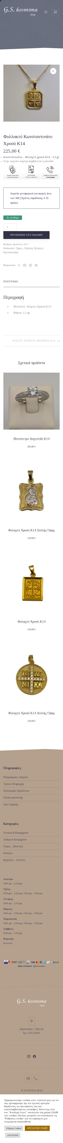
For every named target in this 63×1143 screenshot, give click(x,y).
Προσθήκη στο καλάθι (26, 235)
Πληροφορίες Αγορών (15, 777)
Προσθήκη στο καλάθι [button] (31, 447)
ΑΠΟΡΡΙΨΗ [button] (12, 1135)
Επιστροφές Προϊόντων (16, 790)
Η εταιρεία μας (32, 1090)
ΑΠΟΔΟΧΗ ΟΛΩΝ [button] (37, 1128)
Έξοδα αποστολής (13, 797)
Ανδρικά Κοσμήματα (15, 839)
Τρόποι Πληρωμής (13, 783)
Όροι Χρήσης (10, 804)
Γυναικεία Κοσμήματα (15, 832)
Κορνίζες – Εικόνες (14, 859)
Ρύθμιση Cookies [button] (13, 1128)
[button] (53, 71)
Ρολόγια (7, 853)
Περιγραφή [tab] (10, 281)
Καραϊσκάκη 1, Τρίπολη (31, 1029)
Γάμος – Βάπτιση (13, 846)
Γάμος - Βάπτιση (24, 248)
